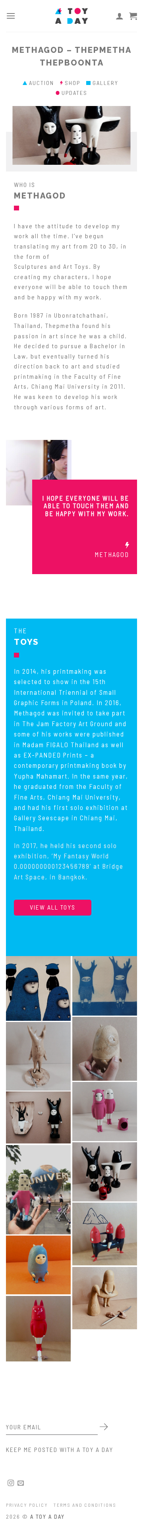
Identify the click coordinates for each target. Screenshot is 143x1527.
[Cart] (133, 16)
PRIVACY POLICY (27, 1505)
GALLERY (106, 82)
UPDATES (74, 92)
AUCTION (44, 82)
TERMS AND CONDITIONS (85, 1505)
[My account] (120, 16)
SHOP (75, 82)
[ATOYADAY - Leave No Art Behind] (71, 16)
